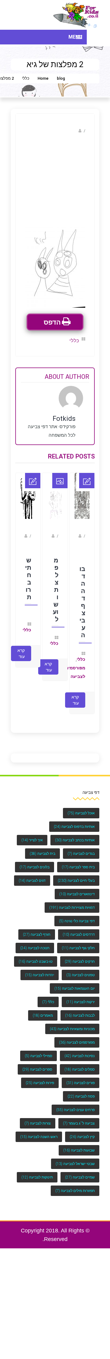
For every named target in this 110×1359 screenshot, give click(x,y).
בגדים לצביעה (81, 847)
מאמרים (43, 1009)
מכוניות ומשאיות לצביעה (72, 1023)
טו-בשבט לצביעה (36, 955)
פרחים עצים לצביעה (75, 1104)
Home (43, 78)
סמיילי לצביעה (38, 1050)
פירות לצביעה (40, 1077)
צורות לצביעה (37, 1117)
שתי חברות (28, 574)
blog (61, 78)
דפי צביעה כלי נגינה (77, 915)
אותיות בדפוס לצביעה (74, 820)
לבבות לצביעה (80, 1009)
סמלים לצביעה (79, 1063)
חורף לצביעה (36, 928)
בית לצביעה (42, 847)
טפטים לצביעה (80, 969)
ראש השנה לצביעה (38, 1131)
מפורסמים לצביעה (77, 1036)
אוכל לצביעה (81, 807)
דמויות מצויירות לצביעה (72, 901)
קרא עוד (75, 693)
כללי (25, 78)
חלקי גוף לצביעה (78, 942)
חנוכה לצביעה (35, 942)
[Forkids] (76, 15)
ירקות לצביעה (80, 996)
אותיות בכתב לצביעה (75, 834)
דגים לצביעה (32, 874)
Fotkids (71, 130)
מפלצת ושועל (55, 585)
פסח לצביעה (81, 1090)
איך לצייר (32, 834)
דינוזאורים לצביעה (77, 888)
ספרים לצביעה (37, 1063)
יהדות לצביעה (39, 969)
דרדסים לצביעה (79, 928)
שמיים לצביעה (80, 1171)
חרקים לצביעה (80, 955)
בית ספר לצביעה (78, 861)
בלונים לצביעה (35, 861)
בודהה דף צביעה (82, 597)
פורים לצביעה (80, 1077)
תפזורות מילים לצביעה (75, 1184)
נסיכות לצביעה (79, 1050)
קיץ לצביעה (82, 1131)
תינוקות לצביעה (37, 1171)
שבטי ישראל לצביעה (75, 1157)
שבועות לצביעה (79, 1144)
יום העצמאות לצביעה (74, 982)
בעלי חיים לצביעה (76, 874)
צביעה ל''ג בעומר (79, 1117)
